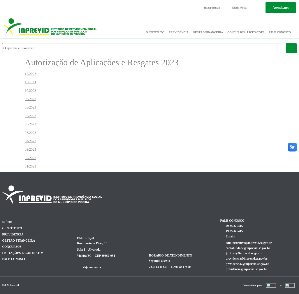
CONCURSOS (236, 32)
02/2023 (30, 158)
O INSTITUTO (155, 32)
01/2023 (30, 166)
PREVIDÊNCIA (178, 32)
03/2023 (30, 149)
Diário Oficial (239, 7)
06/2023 (30, 124)
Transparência (212, 7)
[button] (156, 32)
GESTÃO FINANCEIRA (208, 32)
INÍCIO (7, 222)
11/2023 (30, 82)
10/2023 (30, 91)
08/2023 (30, 107)
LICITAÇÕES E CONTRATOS (23, 253)
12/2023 (30, 74)
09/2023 (30, 99)
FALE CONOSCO (280, 32)
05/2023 (30, 133)
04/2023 (30, 141)
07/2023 (30, 116)
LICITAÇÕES (255, 32)
